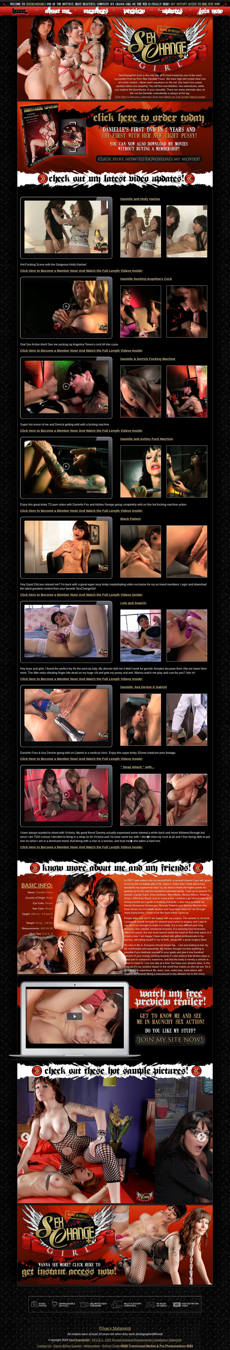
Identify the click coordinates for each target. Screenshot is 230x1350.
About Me (57, 10)
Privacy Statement (115, 1328)
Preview (134, 10)
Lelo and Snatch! (133, 603)
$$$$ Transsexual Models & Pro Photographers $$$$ (157, 1345)
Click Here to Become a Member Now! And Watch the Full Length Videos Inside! (81, 271)
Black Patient (130, 519)
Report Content (111, 1345)
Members (96, 10)
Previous (25, 1137)
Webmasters (92, 1345)
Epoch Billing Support (67, 1345)
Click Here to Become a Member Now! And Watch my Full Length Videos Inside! (160, 96)
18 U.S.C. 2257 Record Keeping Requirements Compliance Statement (136, 1340)
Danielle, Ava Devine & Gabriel (143, 687)
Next (201, 1137)
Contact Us (44, 1345)
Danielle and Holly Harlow (140, 199)
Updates (172, 10)
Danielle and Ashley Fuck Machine (146, 439)
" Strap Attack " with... (137, 767)
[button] (74, 1016)
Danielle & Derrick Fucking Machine (147, 359)
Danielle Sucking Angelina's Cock (146, 279)
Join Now (211, 10)
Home (19, 10)
